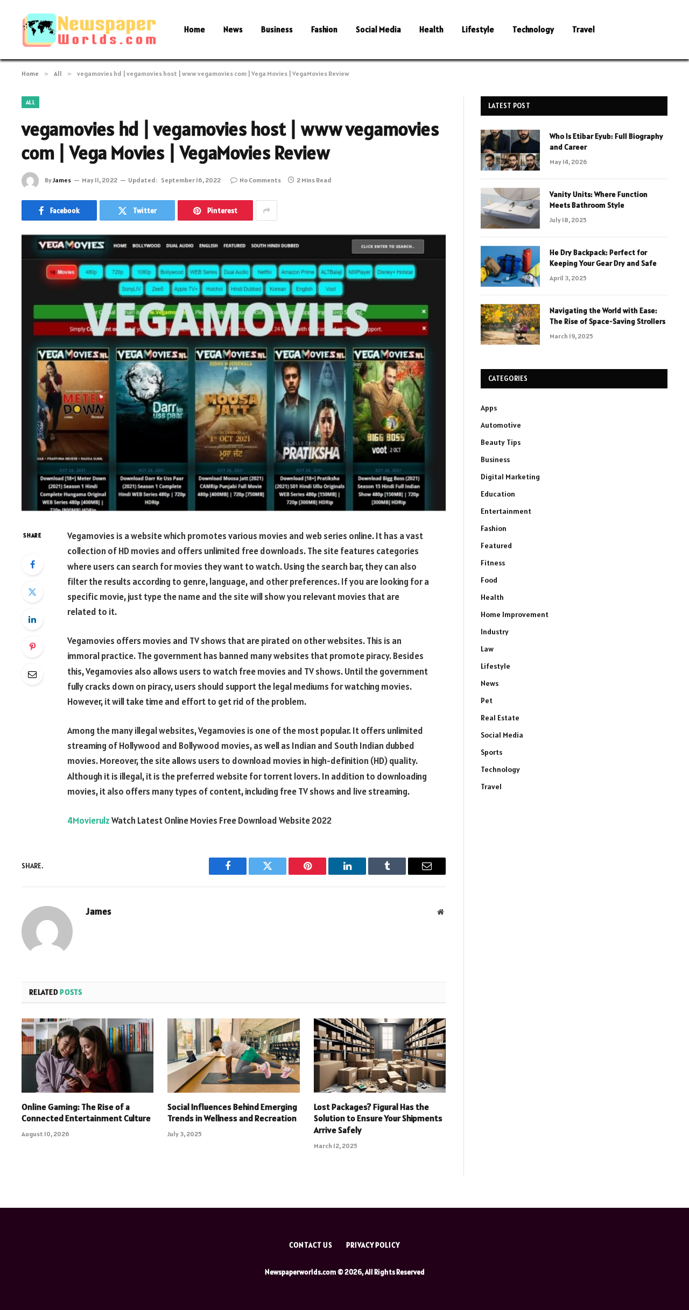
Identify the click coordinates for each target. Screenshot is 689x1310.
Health (431, 29)
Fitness (493, 563)
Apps (489, 408)
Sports (491, 752)
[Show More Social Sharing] (266, 210)
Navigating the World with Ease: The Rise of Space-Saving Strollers (607, 316)
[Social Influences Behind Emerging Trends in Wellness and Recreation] (233, 1055)
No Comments (260, 180)
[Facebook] (32, 564)
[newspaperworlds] (89, 30)
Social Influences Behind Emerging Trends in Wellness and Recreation (232, 1112)
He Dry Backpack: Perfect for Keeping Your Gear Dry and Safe (603, 257)
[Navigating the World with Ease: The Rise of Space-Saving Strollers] (510, 324)
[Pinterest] (32, 646)
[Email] (32, 674)
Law (487, 649)
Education (498, 494)
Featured (496, 545)
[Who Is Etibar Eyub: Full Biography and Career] (510, 150)
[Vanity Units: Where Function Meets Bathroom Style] (510, 208)
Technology (533, 29)
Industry (495, 631)
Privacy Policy (373, 1245)
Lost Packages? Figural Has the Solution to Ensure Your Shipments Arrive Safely (378, 1118)
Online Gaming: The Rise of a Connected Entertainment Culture (86, 1112)
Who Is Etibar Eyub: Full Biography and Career (606, 141)
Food (489, 580)
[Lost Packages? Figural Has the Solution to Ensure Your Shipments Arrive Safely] (380, 1055)
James (62, 180)
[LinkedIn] (32, 619)
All (30, 102)
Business (277, 29)
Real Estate (500, 718)
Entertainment (506, 511)
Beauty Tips (501, 442)
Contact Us (311, 1245)
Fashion (324, 29)
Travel (583, 29)
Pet (487, 700)
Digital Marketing (510, 476)
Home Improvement (515, 614)
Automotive (501, 425)
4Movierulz (88, 820)
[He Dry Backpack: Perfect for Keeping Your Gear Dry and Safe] (510, 266)
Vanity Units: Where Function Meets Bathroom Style (599, 199)
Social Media (378, 29)
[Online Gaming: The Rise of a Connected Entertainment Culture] (87, 1055)
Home (194, 29)
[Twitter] (32, 592)
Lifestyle (478, 29)
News (233, 29)
